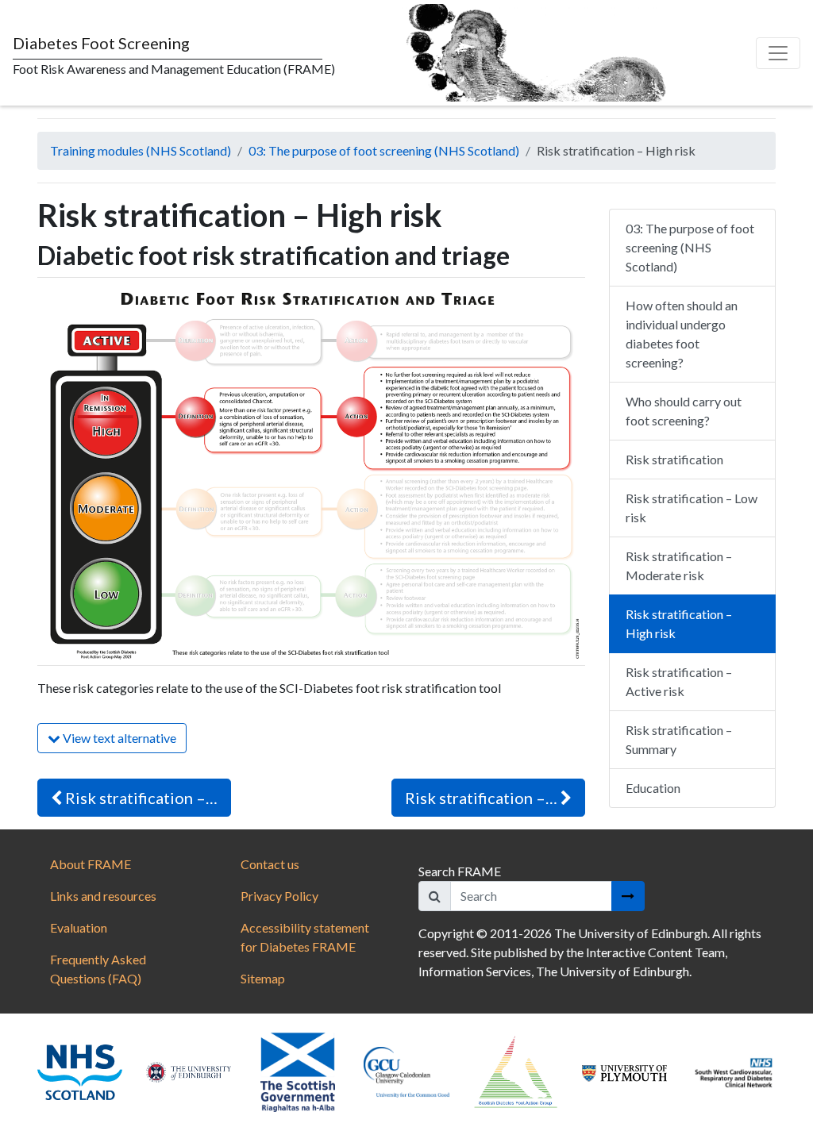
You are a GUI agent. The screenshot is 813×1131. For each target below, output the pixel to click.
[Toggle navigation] (778, 53)
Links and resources (103, 895)
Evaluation (78, 927)
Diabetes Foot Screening (101, 42)
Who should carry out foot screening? (684, 411)
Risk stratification (674, 459)
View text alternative (118, 737)
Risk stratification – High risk (679, 623)
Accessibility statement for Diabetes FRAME (305, 937)
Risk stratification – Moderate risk (679, 565)
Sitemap (263, 978)
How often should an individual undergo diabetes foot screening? (682, 334)
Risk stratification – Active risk (679, 681)
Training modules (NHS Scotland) (140, 150)
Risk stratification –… (140, 797)
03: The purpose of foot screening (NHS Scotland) (384, 150)
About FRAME (90, 863)
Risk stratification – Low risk (691, 507)
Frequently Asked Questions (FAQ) (98, 969)
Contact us (270, 863)
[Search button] (628, 896)
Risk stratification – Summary (679, 739)
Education (653, 787)
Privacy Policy (279, 895)
